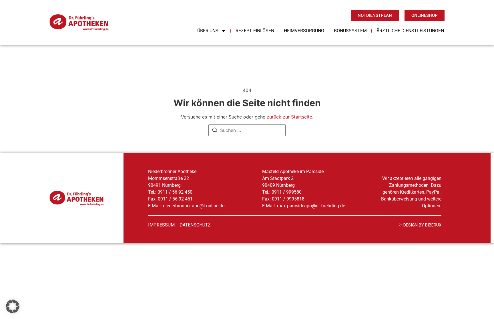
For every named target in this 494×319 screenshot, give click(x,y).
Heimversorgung (304, 30)
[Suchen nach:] (247, 130)
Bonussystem (350, 30)
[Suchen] (214, 131)
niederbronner (193, 205)
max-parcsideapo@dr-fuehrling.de (310, 205)
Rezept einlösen (255, 30)
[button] (12, 306)
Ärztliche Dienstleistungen (410, 30)
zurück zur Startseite (289, 117)
